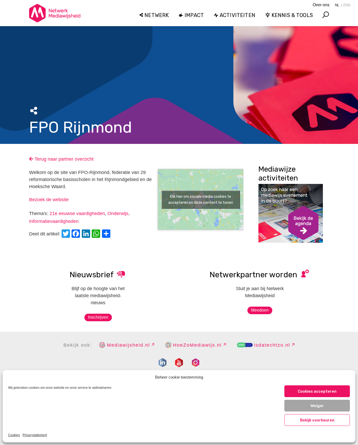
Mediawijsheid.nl (128, 345)
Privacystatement (35, 435)
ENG (347, 5)
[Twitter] (67, 234)
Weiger (317, 405)
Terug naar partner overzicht (63, 159)
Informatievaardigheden (54, 221)
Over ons (321, 5)
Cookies (14, 435)
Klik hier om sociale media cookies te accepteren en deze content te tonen (200, 199)
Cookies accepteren (317, 391)
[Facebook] (77, 234)
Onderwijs (117, 213)
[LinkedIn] (87, 234)
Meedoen (260, 310)
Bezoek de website (49, 199)
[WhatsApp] (97, 234)
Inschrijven (98, 317)
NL (337, 5)
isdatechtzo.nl (272, 345)
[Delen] (107, 234)
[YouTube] (179, 362)
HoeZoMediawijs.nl (197, 345)
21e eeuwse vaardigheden (77, 213)
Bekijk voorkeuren (317, 420)
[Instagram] (195, 362)
